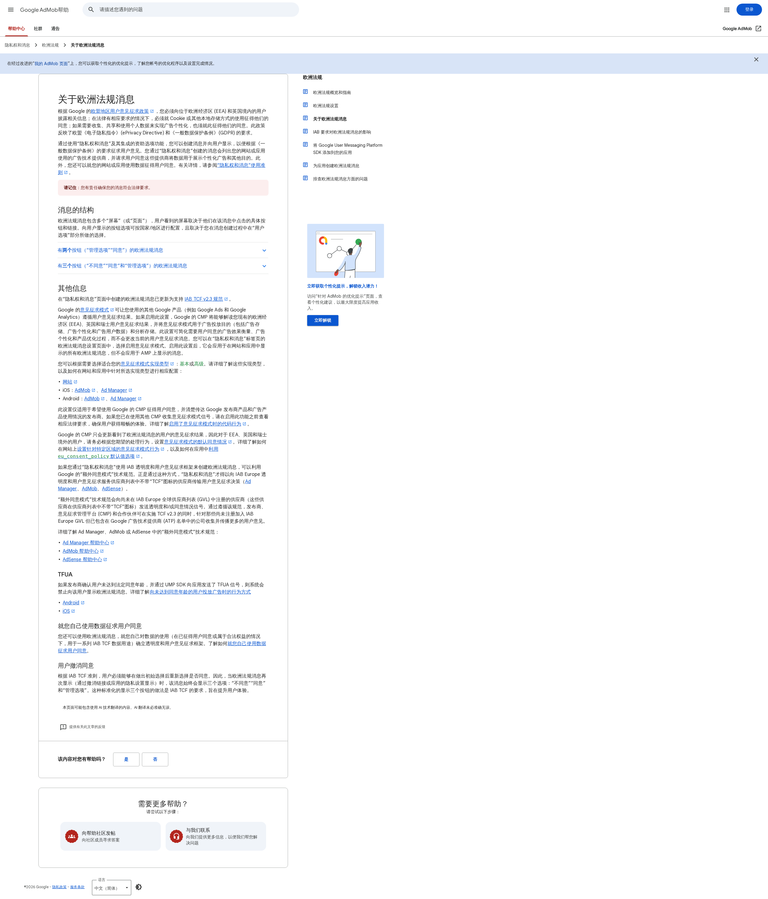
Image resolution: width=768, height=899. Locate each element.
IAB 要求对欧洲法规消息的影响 (342, 132)
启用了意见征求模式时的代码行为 (205, 424)
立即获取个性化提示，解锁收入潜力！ (343, 286)
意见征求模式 (94, 310)
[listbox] (111, 887)
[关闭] (756, 60)
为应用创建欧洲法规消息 (336, 165)
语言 (101, 879)
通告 (55, 28)
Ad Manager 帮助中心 (86, 543)
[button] (11, 9)
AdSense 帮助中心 (82, 560)
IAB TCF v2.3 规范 (203, 299)
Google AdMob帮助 (44, 10)
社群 (38, 28)
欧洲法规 (312, 77)
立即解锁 (322, 320)
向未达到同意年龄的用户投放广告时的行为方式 (200, 592)
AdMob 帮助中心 (81, 551)
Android (71, 603)
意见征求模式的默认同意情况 (195, 442)
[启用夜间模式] (138, 887)
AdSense (111, 489)
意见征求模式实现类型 (145, 364)
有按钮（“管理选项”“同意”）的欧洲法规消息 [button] (110, 250)
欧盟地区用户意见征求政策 (120, 111)
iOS (66, 611)
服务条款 (77, 887)
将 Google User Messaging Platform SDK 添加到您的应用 (347, 149)
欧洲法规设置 (325, 105)
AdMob (82, 390)
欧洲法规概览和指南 (332, 92)
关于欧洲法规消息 (330, 119)
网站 (67, 382)
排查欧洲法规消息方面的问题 (340, 179)
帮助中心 (16, 28)
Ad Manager (114, 390)
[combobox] (199, 10)
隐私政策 (59, 887)
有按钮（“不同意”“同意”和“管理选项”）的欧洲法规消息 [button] (122, 266)
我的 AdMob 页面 (51, 63)
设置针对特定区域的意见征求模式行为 (118, 449)
